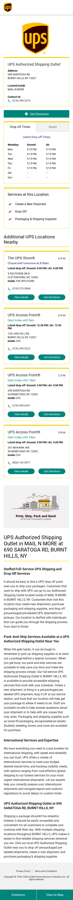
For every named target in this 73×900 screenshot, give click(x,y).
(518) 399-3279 (21, 100)
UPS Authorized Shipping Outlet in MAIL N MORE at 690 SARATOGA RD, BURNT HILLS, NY (35, 546)
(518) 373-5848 (21, 288)
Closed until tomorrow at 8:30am (28, 263)
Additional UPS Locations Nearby (29, 239)
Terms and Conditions (46, 871)
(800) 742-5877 (21, 462)
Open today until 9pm (21, 320)
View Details (21, 297)
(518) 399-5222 (21, 348)
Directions (18, 895)
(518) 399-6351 (21, 405)
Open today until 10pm (22, 380)
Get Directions (39, 114)
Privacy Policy (23, 871)
